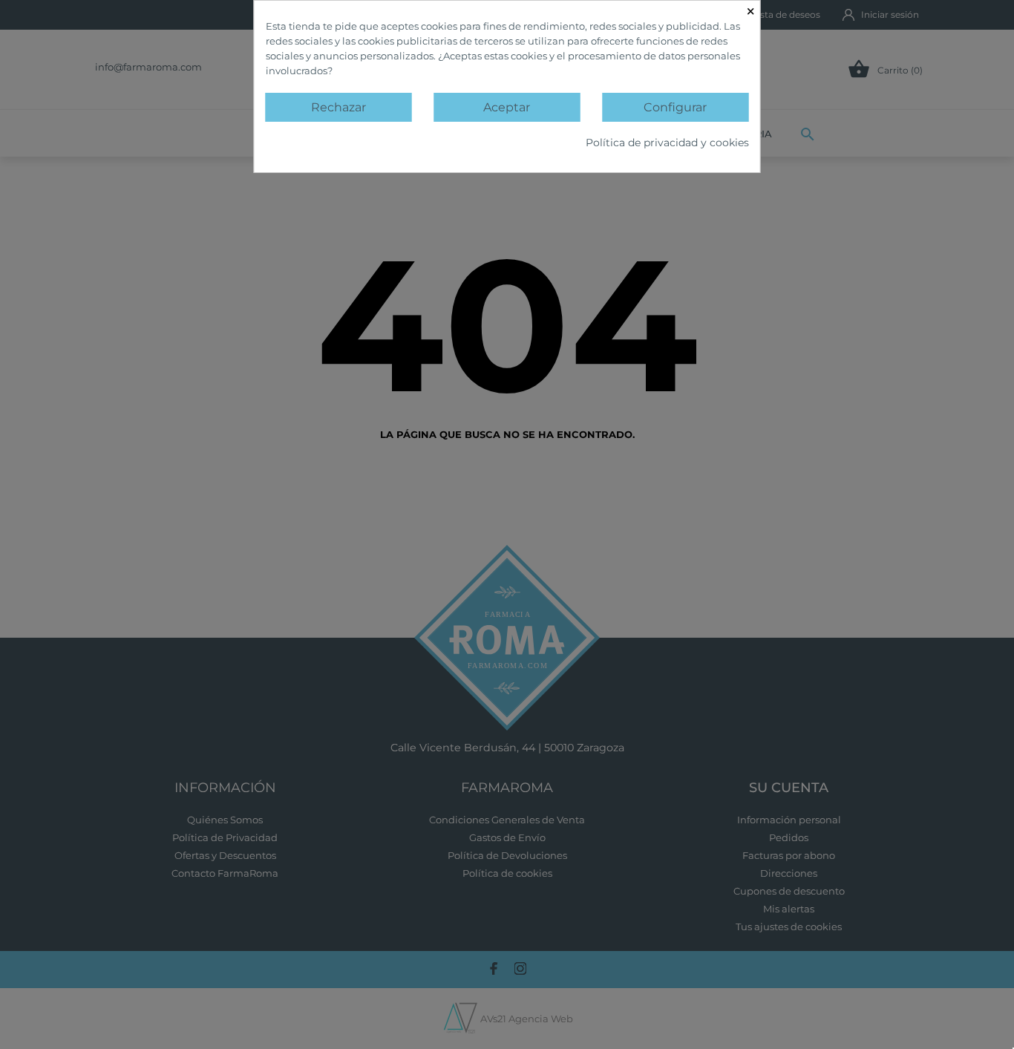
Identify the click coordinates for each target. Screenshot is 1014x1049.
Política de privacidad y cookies (667, 142)
